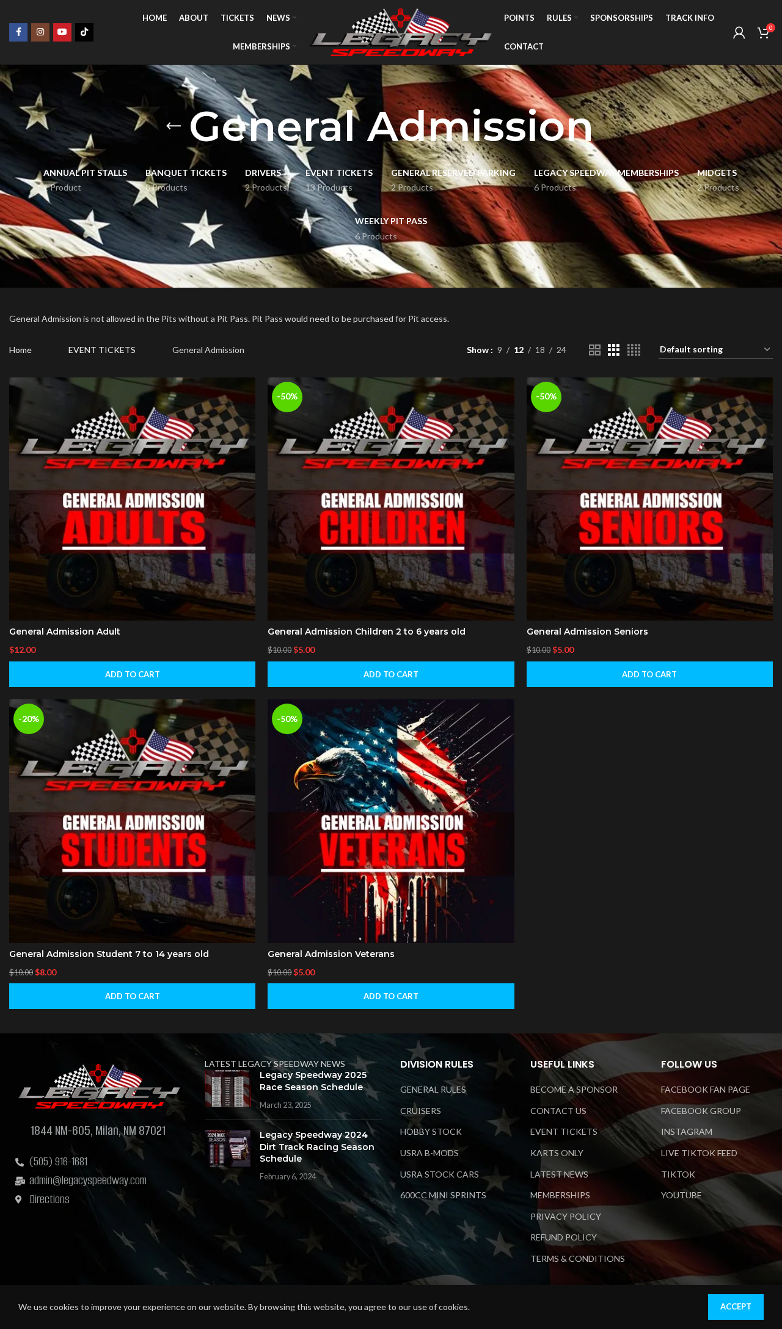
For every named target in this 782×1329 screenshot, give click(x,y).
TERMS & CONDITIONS (577, 1259)
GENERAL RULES (433, 1090)
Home (20, 349)
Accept (735, 1306)
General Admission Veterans (331, 954)
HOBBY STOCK (431, 1132)
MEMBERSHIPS (560, 1195)
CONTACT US (558, 1110)
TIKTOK (678, 1174)
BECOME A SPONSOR (574, 1090)
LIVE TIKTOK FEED (699, 1153)
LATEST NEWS (559, 1174)
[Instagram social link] (40, 32)
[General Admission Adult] (132, 499)
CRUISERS (420, 1110)
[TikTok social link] (84, 32)
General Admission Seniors (587, 631)
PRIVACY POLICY (565, 1216)
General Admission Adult (64, 631)
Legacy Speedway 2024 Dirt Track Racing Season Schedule (317, 1147)
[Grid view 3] (613, 350)
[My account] (739, 32)
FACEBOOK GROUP (701, 1110)
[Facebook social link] (18, 32)
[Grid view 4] (633, 350)
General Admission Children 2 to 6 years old (367, 631)
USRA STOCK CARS (439, 1174)
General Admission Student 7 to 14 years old (109, 954)
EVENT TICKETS (102, 349)
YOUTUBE (681, 1195)
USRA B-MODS (429, 1153)
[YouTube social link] (62, 32)
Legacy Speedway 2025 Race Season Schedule (313, 1081)
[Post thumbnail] (227, 1090)
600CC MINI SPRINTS (443, 1195)
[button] (132, 674)
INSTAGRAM (686, 1132)
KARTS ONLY (556, 1153)
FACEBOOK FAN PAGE (705, 1090)
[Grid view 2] (595, 350)
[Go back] (173, 126)
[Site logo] (400, 31)
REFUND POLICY (563, 1238)
